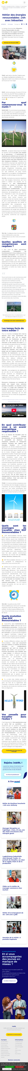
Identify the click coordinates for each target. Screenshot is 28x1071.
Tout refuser (19, 1067)
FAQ (16, 1052)
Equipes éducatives (5, 1048)
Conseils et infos (11, 6)
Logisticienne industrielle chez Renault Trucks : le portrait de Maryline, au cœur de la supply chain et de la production (14, 860)
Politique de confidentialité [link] (19, 1069)
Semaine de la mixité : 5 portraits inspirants (12, 938)
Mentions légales (19, 1046)
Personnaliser (7, 1069)
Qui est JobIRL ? (4, 1041)
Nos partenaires (4, 1052)
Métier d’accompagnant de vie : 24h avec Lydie (13, 913)
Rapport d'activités (5, 1053)
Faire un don (18, 1050)
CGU (16, 1048)
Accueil (3, 6)
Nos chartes (18, 1053)
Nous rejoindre (18, 1045)
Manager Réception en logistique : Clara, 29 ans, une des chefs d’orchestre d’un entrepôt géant (14, 830)
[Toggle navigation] (24, 2)
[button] (11, 42)
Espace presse (4, 1050)
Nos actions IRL (4, 1043)
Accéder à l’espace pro (10, 980)
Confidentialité (18, 1043)
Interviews (24, 6)
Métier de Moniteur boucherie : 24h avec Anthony (14, 804)
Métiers (18, 6)
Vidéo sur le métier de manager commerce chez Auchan (12, 888)
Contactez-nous (19, 1041)
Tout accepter (9, 1067)
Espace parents (4, 1046)
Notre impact (4, 1045)
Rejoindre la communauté (14, 1034)
